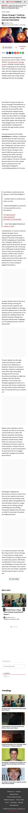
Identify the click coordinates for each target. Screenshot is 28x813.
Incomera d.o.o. (14, 811)
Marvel (4, 60)
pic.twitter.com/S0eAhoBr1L (12, 219)
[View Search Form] (25, 2)
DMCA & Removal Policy (14, 797)
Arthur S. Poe (9, 23)
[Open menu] (3, 2)
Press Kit (18, 791)
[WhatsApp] (20, 53)
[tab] (12, 626)
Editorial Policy (14, 794)
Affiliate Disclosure (9, 800)
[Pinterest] (15, 53)
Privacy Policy (20, 800)
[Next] (24, 609)
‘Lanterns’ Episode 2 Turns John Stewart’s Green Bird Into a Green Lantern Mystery (13, 727)
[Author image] (3, 23)
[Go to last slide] (4, 609)
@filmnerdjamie (8, 217)
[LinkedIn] (12, 53)
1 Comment (22, 25)
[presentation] (14, 600)
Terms (7, 802)
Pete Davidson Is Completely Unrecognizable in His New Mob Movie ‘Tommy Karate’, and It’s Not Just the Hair (14, 764)
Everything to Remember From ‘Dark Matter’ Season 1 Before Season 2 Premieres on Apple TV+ (14, 745)
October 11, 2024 (8, 226)
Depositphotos (14, 805)
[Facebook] (7, 53)
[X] (10, 53)
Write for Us (10, 791)
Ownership (13, 802)
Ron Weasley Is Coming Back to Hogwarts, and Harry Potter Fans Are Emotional (14, 782)
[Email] (23, 53)
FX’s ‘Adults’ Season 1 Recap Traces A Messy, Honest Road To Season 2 (13, 612)
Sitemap (20, 802)
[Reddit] (18, 53)
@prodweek (11, 215)
